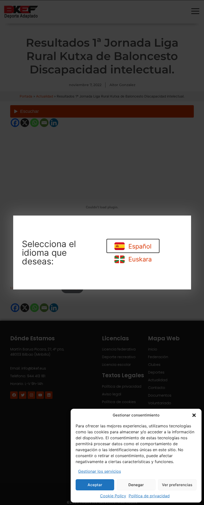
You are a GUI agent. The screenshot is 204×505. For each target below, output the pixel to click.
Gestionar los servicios (99, 471)
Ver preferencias (177, 484)
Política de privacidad (149, 495)
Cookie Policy (113, 495)
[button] (194, 415)
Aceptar (95, 484)
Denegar (136, 484)
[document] (102, 252)
